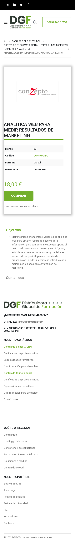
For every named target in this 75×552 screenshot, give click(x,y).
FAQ (6, 509)
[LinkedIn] (14, 5)
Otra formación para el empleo (21, 366)
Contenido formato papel (18, 373)
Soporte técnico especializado (21, 454)
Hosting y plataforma (15, 441)
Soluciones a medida (15, 461)
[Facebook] (28, 5)
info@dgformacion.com (30, 321)
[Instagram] (7, 5)
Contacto (9, 523)
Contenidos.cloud (14, 467)
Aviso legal (10, 490)
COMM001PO (41, 155)
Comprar (18, 195)
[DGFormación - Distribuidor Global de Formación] (20, 22)
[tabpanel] (37, 254)
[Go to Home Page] (5, 41)
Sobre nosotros (12, 483)
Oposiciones (11, 399)
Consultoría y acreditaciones (19, 447)
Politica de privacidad (16, 503)
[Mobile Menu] (7, 22)
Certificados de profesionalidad (21, 353)
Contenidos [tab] (15, 278)
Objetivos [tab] (13, 230)
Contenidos (10, 434)
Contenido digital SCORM (18, 346)
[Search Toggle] (35, 22)
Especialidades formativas (18, 359)
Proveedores (11, 516)
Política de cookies (14, 496)
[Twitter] (21, 5)
